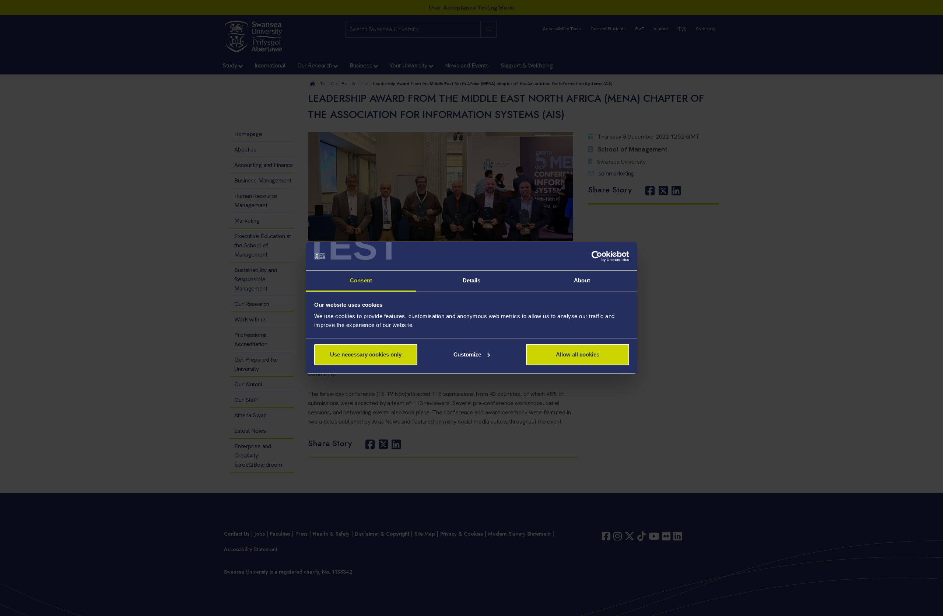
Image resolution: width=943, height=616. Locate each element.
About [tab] (582, 280)
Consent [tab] (361, 280)
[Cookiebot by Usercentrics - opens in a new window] (597, 256)
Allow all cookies (577, 354)
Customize (467, 354)
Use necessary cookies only (366, 354)
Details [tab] (472, 280)
